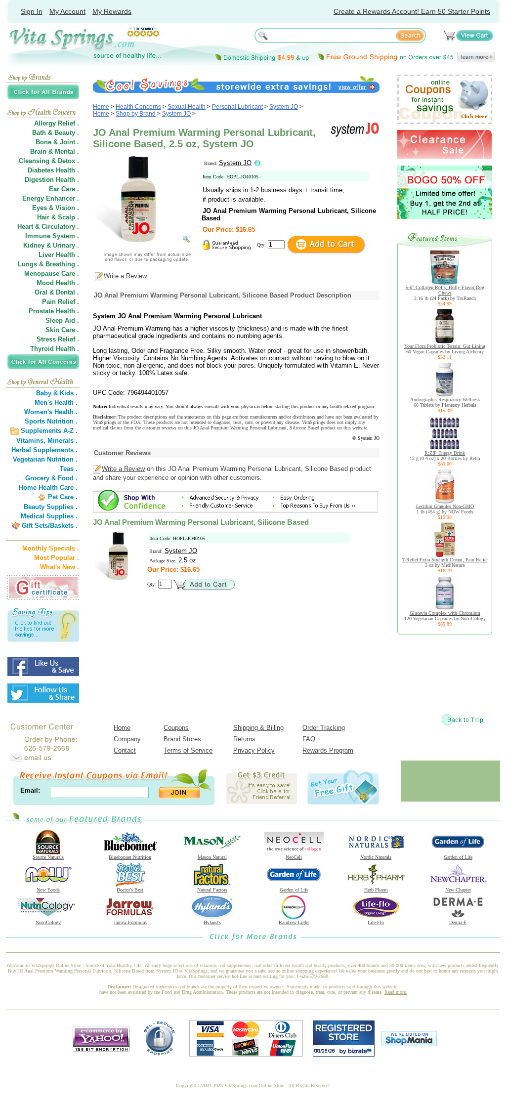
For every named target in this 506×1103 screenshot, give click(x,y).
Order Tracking (323, 727)
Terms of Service (188, 750)
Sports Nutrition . (51, 421)
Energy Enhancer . (50, 198)
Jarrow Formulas (130, 922)
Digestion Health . (52, 179)
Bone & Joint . (57, 142)
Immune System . (52, 236)
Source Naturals (48, 857)
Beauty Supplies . (51, 506)
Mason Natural (212, 857)
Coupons (176, 727)
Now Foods (48, 889)
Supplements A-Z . (49, 430)
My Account (67, 11)
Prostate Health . (54, 311)
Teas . (69, 468)
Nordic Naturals (375, 857)
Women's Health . (51, 412)
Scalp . (68, 217)
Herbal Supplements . (44, 450)
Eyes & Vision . (55, 208)
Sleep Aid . (62, 320)
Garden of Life (458, 857)
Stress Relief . (58, 339)
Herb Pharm (376, 889)
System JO (283, 106)
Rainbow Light (294, 922)
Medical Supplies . (49, 516)
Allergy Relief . (56, 123)
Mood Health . (58, 283)
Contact (125, 750)
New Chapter (458, 889)
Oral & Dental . (57, 292)
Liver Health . (59, 254)
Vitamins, (30, 440)
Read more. (395, 992)
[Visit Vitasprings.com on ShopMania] (409, 1044)
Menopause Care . (51, 273)
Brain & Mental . (54, 151)
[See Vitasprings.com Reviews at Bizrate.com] (344, 1054)
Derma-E (457, 922)
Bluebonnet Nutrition (130, 857)
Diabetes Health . (53, 170)
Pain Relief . (60, 301)
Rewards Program (327, 750)
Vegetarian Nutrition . (45, 459)
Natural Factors (212, 889)
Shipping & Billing (258, 727)
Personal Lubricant (237, 106)
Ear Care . (64, 189)
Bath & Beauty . (55, 132)
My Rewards (111, 11)
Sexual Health (187, 106)
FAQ (308, 739)
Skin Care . (62, 330)
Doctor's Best (130, 889)
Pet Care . (63, 497)
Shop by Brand (136, 113)
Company (127, 739)
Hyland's (212, 922)
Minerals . (62, 440)
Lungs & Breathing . (48, 264)
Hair (43, 217)
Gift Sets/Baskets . (50, 525)
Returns (244, 739)
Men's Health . (56, 402)
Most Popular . (56, 557)
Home (101, 106)
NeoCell (294, 857)
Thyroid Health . (54, 348)
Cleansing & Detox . (49, 161)
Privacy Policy (254, 750)
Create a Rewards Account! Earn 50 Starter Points (412, 11)
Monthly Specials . (50, 548)
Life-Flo (376, 922)
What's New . (59, 567)
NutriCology (48, 922)
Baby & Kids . (57, 393)
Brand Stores (182, 739)
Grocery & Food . (51, 478)
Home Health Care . (48, 487)
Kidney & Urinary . (51, 245)
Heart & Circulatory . (48, 226)
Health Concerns (138, 106)
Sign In (31, 11)
